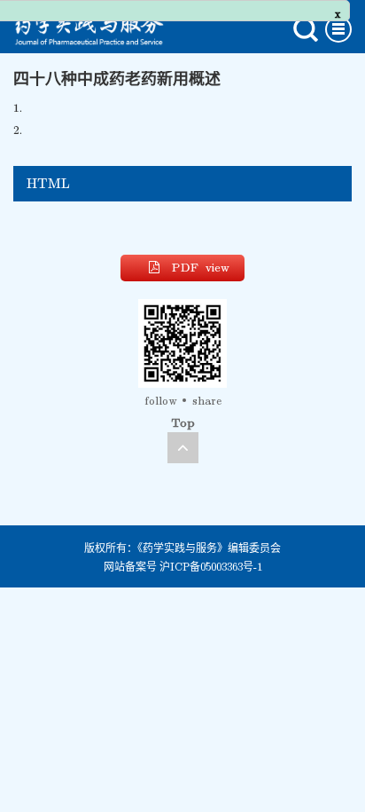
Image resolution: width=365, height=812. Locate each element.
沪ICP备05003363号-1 (210, 567)
